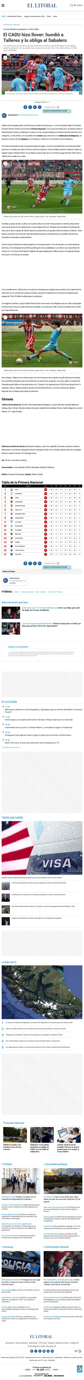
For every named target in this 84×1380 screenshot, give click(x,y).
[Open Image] (5, 58)
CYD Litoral (43, 1343)
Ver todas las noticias (10, 747)
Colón (40, 136)
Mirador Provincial (62, 1343)
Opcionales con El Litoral (38, 1360)
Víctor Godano (41, 592)
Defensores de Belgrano (68, 136)
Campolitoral (9, 1343)
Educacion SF (51, 1346)
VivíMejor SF (74, 1343)
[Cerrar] (69, 111)
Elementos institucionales (73, 1357)
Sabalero (24, 139)
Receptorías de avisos (33, 1357)
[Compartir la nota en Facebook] (25, 107)
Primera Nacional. (38, 129)
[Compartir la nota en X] (30, 107)
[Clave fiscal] (79, 1372)
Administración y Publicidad (52, 1357)
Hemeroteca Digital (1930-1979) (12, 1357)
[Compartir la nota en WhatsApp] (34, 107)
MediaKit (51, 1360)
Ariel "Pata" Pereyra (55, 592)
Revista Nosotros (21, 1343)
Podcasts (51, 1343)
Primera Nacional (27, 592)
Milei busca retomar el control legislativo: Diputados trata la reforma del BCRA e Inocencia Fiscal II (43, 709)
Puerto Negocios (34, 1346)
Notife (43, 1346)
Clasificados (33, 1343)
